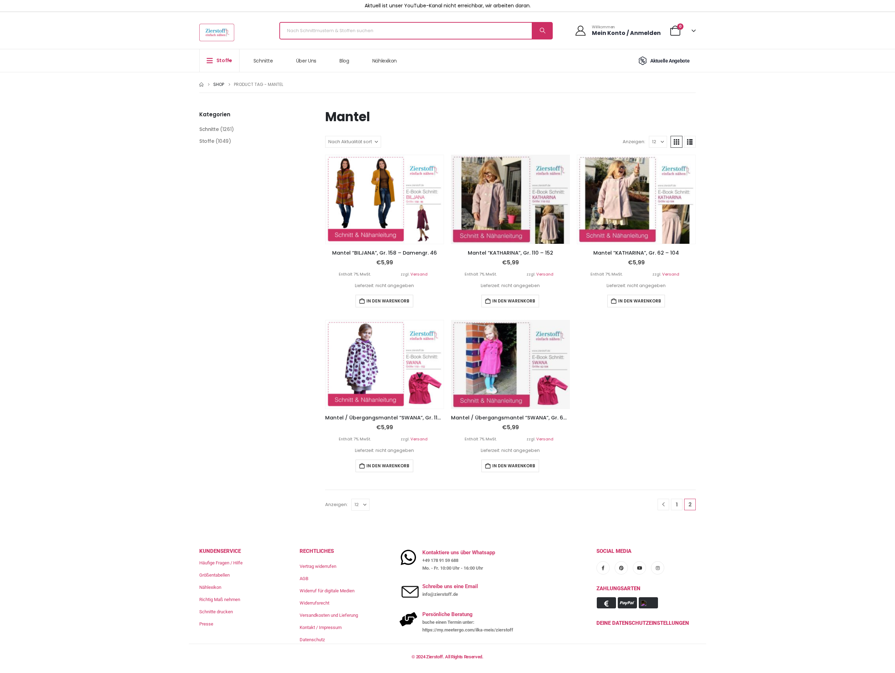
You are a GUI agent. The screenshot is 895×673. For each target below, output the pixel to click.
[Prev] (663, 504)
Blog (344, 60)
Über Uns (306, 60)
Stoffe (206, 141)
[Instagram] (657, 568)
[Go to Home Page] (201, 84)
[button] (676, 142)
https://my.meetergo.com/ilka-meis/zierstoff (467, 629)
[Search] (542, 31)
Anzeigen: (634, 141)
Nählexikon (384, 60)
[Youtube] (639, 568)
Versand (419, 274)
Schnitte (263, 60)
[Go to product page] (384, 199)
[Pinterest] (621, 568)
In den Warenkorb (387, 301)
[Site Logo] (216, 32)
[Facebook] (603, 568)
